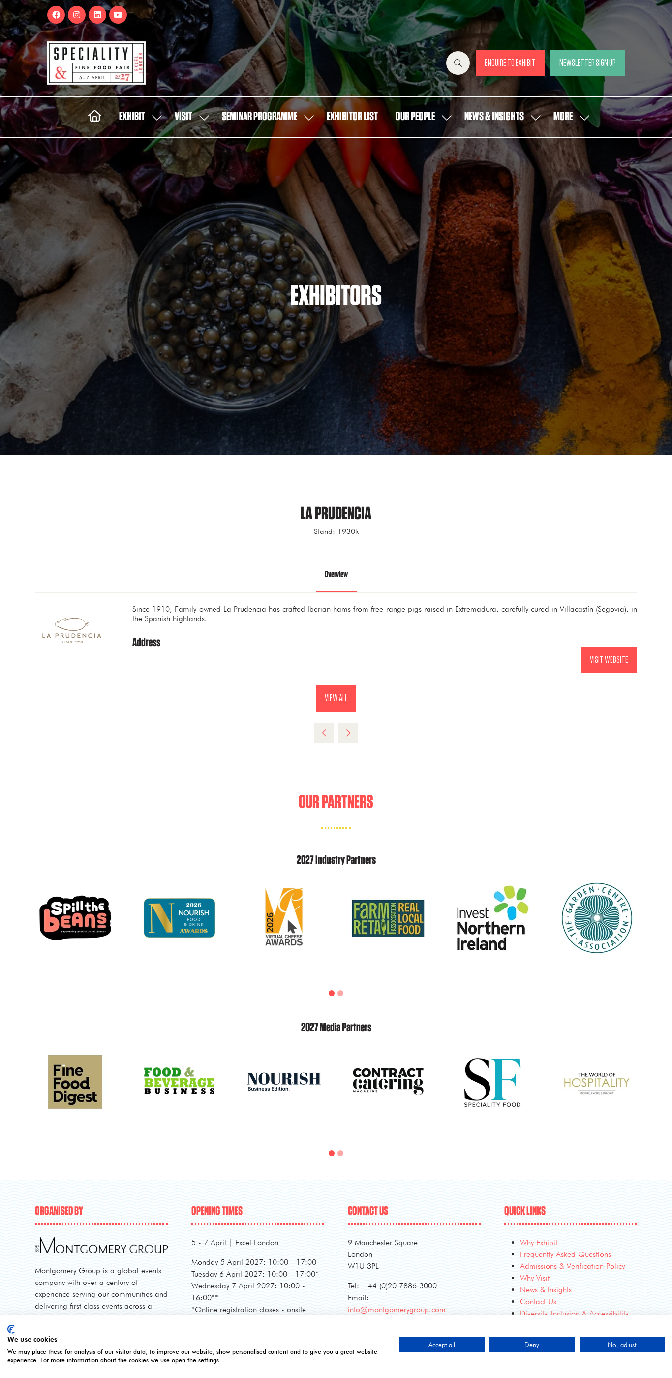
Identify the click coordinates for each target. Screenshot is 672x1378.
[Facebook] (56, 15)
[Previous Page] (324, 733)
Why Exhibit (538, 1242)
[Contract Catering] (388, 1093)
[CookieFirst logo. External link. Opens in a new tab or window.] (11, 1329)
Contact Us (538, 1301)
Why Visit (535, 1278)
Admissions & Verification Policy (572, 1266)
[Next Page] (348, 733)
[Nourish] (284, 1093)
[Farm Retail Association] (388, 929)
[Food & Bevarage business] (179, 1093)
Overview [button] (336, 574)
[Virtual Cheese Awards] (284, 929)
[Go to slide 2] (340, 993)
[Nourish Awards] (179, 929)
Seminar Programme (259, 117)
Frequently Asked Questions (565, 1254)
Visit (183, 117)
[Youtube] (118, 15)
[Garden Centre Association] (596, 929)
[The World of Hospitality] (596, 1093)
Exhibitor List (352, 117)
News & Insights (494, 117)
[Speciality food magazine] (492, 1093)
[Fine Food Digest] (75, 1093)
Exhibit (132, 117)
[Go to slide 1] (332, 993)
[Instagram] (77, 15)
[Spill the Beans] (75, 929)
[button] (458, 63)
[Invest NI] (492, 929)
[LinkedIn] (97, 15)
